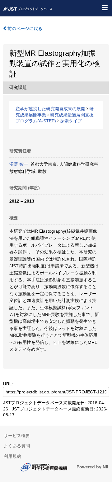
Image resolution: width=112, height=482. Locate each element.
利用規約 (12, 456)
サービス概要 (17, 435)
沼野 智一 (18, 164)
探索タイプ (71, 120)
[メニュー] (104, 7)
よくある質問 (17, 445)
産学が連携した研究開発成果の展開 (50, 108)
